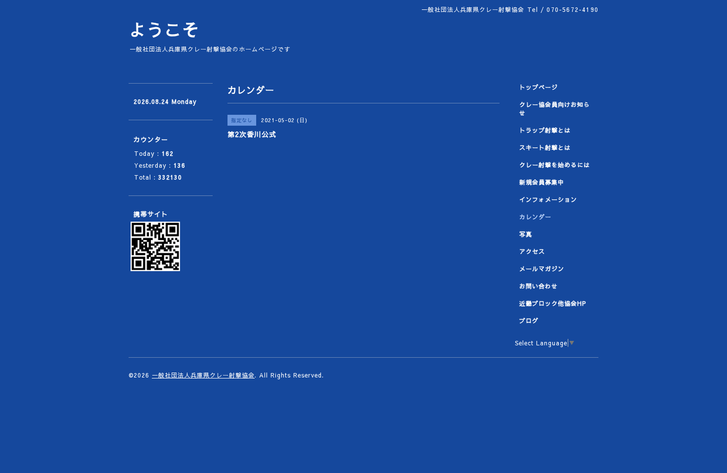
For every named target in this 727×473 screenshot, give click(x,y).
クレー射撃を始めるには (554, 165)
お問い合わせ (538, 286)
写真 (525, 234)
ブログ (529, 321)
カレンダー (535, 217)
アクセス (532, 251)
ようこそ (164, 29)
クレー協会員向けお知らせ (554, 108)
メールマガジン (541, 269)
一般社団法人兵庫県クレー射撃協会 (203, 375)
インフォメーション (548, 199)
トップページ (538, 87)
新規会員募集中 (541, 182)
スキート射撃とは (545, 147)
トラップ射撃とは (545, 130)
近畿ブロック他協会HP (552, 303)
